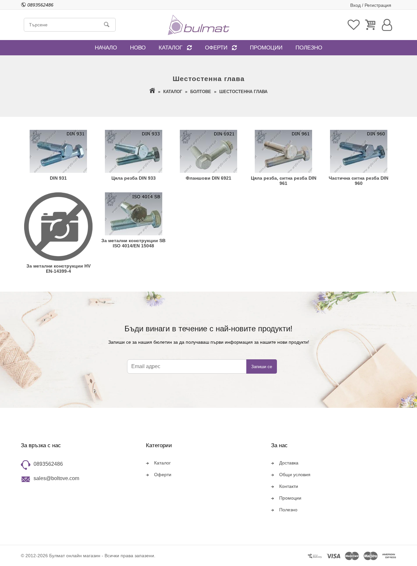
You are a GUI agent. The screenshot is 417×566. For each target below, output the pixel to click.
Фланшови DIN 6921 (208, 178)
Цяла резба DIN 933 (133, 178)
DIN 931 (58, 178)
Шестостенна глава (243, 91)
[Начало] (152, 91)
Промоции (266, 47)
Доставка (288, 462)
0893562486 (48, 464)
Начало (106, 47)
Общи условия (294, 474)
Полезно (308, 47)
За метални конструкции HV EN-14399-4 (58, 268)
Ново (138, 47)
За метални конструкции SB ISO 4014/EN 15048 (133, 243)
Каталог (170, 47)
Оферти (216, 47)
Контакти (288, 486)
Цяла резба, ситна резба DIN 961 (283, 180)
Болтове (200, 91)
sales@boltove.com (56, 478)
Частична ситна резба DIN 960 (358, 180)
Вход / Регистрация (370, 5)
